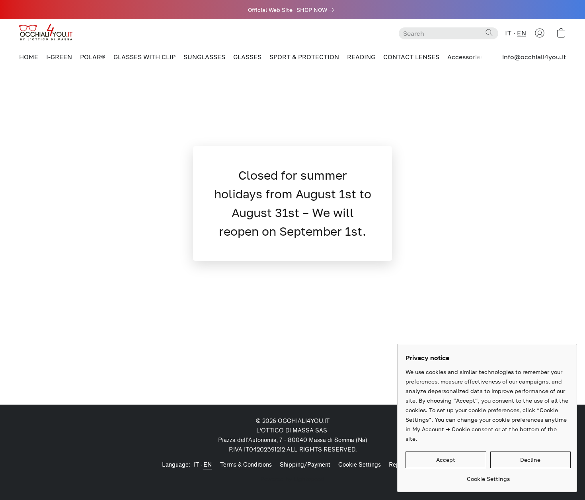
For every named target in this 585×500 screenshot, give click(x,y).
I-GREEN (59, 57)
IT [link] (196, 464)
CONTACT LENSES (411, 57)
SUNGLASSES (204, 57)
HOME (28, 57)
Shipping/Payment (305, 464)
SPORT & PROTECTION (304, 57)
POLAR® (92, 57)
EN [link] (207, 464)
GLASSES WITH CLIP (144, 57)
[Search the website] (489, 32)
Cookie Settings (359, 464)
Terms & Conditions (246, 464)
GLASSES (247, 57)
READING (361, 57)
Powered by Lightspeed (292, 478)
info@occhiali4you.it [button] (534, 57)
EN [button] (521, 33)
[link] (316, 10)
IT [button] (508, 33)
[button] (47, 33)
